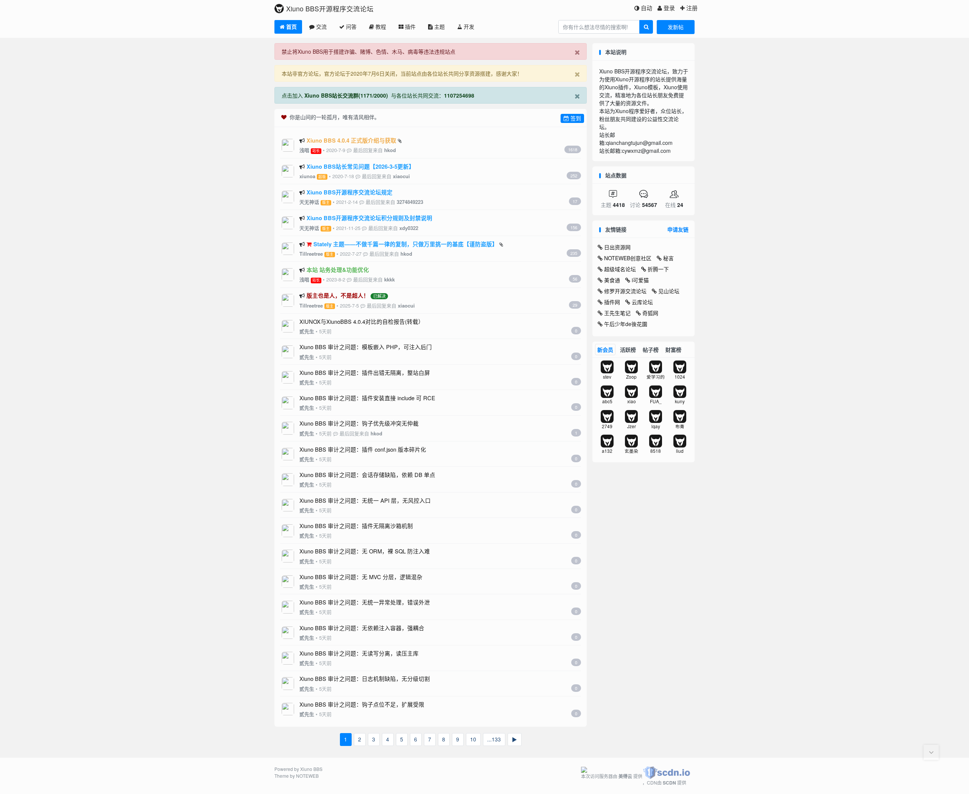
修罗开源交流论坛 (625, 291)
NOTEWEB (307, 775)
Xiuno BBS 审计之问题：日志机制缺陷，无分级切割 (364, 678)
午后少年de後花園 (625, 324)
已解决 (379, 296)
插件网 (612, 302)
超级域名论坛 (620, 269)
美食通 (612, 280)
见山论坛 (668, 291)
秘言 (668, 258)
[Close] (577, 52)
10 (473, 739)
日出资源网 (617, 247)
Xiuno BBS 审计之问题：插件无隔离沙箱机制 (356, 526)
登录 (669, 8)
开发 (469, 26)
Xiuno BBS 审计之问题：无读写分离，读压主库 (359, 653)
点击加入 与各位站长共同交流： (378, 95)
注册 (692, 8)
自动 (646, 8)
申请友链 (678, 229)
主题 (439, 26)
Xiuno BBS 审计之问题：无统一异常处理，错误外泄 (364, 602)
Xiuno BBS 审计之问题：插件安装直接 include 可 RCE (367, 398)
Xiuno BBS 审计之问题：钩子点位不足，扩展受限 (361, 704)
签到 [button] (575, 118)
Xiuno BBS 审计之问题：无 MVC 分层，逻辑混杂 (360, 577)
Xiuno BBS (311, 769)
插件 (410, 26)
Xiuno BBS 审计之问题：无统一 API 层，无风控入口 (365, 500)
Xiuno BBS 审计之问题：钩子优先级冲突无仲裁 (359, 423)
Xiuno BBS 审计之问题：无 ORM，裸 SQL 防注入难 (364, 551)
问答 (351, 26)
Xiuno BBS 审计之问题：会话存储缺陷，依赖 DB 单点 (367, 475)
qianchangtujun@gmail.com (639, 142)
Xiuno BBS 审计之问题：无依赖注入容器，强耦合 (361, 628)
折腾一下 (658, 269)
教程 (380, 26)
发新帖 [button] (676, 27)
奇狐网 (650, 313)
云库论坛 (642, 302)
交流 (321, 26)
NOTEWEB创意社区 (627, 258)
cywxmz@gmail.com (646, 150)
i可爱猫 (640, 280)
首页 (291, 26)
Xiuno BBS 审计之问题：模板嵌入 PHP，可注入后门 (365, 347)
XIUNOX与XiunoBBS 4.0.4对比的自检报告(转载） (361, 321)
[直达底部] (931, 752)
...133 (494, 739)
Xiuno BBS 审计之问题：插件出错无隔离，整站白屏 (364, 372)
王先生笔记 (617, 313)
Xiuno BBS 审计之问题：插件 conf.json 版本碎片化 (362, 449)
